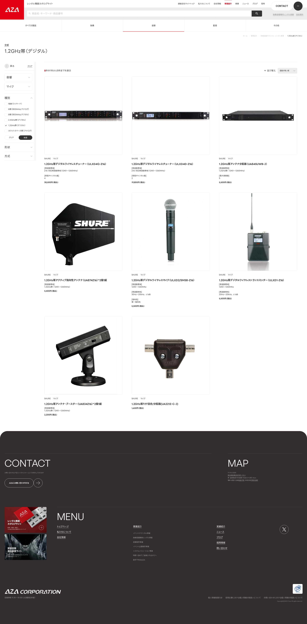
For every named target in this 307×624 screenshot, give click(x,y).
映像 (92, 25)
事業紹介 (254, 36)
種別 (7, 98)
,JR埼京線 (245, 480)
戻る (12, 66)
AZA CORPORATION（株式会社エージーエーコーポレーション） (33, 591)
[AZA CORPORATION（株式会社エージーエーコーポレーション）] (12, 10)
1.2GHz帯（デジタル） (17, 125)
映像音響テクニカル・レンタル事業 (272, 36)
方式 (7, 156)
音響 (154, 25)
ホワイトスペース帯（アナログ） (20, 130)
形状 (7, 147)
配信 (215, 25)
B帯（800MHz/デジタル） (18, 114)
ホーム (245, 36)
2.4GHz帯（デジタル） (17, 120)
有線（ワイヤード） (15, 103)
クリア (11, 137)
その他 (276, 25)
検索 (25, 138)
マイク (55, 159)
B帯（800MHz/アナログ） (18, 109)
